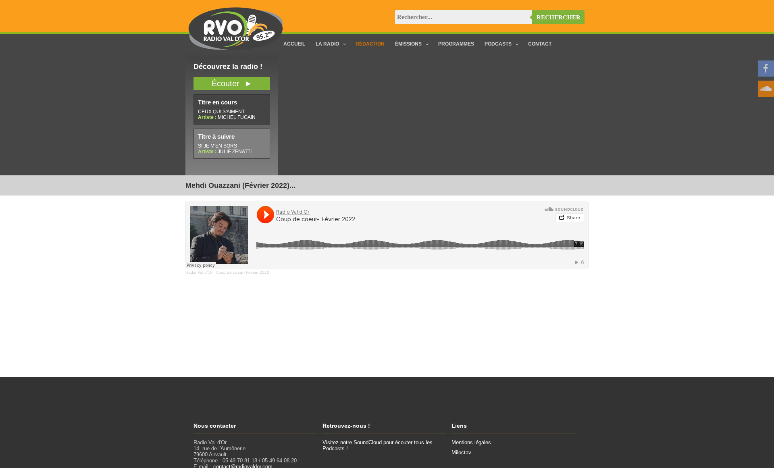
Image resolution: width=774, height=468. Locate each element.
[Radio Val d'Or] (235, 48)
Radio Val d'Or (198, 272)
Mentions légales (471, 442)
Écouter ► (232, 83)
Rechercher (558, 17)
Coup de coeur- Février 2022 (242, 272)
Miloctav (461, 452)
